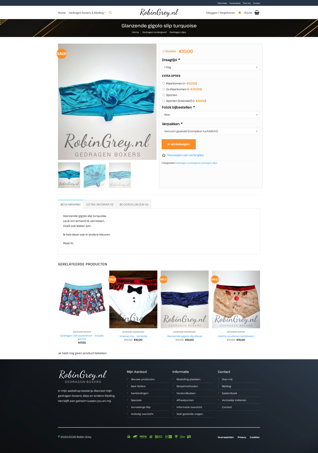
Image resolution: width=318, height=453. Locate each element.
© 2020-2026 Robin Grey (74, 437)
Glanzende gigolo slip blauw (184, 336)
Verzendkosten (186, 393)
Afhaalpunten (185, 400)
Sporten (171, 95)
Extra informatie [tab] (100, 204)
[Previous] (64, 101)
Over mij (247, 3)
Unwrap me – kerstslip (133, 336)
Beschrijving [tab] (70, 204)
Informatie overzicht (189, 407)
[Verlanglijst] (239, 12)
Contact (256, 3)
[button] (252, 12)
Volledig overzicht (142, 414)
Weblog (226, 386)
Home (62, 12)
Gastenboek (234, 3)
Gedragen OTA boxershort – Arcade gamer (82, 337)
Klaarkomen (181, 83)
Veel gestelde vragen (190, 414)
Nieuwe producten (143, 379)
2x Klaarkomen (184, 89)
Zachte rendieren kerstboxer (236, 336)
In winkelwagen (179, 144)
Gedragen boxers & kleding (86, 12)
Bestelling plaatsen (188, 379)
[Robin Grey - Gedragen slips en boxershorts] (159, 12)
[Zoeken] (110, 12)
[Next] (150, 101)
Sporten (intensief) (186, 101)
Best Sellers (138, 386)
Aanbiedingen (140, 393)
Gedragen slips (178, 32)
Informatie (222, 3)
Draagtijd (171, 59)
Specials (136, 400)
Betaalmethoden (187, 386)
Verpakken (172, 123)
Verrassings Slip (141, 407)
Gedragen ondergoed (154, 32)
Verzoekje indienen (234, 400)
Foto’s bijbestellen (178, 107)
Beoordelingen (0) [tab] (134, 204)
